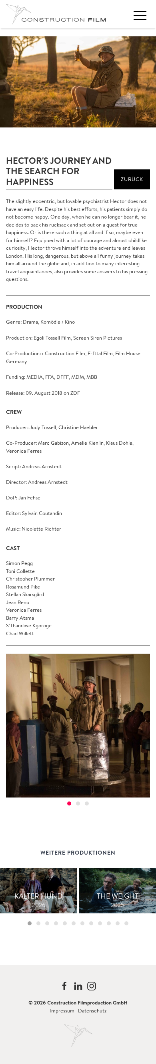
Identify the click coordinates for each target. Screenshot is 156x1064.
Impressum (62, 1010)
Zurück (132, 179)
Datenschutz (92, 1010)
